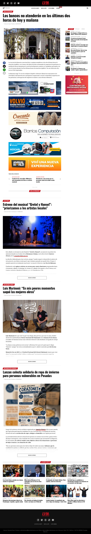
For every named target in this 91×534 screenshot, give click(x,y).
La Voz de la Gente (35, 8)
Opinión (58, 8)
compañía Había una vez (21, 256)
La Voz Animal (51, 8)
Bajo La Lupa (43, 8)
